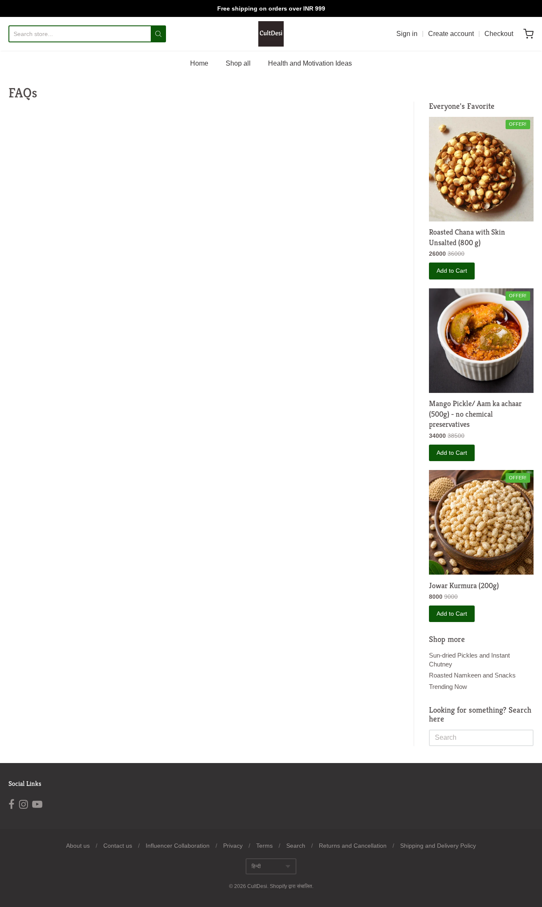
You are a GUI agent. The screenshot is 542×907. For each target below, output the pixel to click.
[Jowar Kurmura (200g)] (481, 522)
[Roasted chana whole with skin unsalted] (481, 169)
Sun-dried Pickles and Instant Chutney (469, 660)
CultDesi (257, 886)
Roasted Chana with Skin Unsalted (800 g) (467, 237)
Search (295, 845)
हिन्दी (256, 866)
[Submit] (158, 33)
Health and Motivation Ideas (310, 63)
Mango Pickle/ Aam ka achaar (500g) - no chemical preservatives (475, 413)
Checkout (498, 33)
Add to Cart (452, 270)
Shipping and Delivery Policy (438, 845)
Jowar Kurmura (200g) (464, 585)
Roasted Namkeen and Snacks (472, 675)
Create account (451, 33)
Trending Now (448, 686)
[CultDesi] (271, 34)
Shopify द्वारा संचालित (291, 886)
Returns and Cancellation (353, 845)
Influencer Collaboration (178, 845)
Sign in (407, 33)
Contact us (117, 845)
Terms (264, 845)
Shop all (238, 63)
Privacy (233, 845)
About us (78, 845)
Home (199, 63)
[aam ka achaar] (481, 340)
